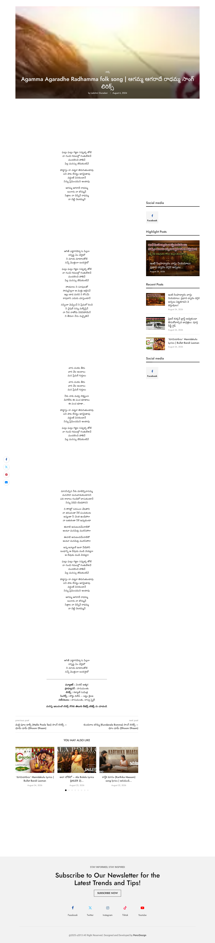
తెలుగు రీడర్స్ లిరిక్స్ (84, 706)
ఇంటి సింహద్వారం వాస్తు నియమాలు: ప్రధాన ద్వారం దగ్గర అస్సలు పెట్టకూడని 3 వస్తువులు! (184, 300)
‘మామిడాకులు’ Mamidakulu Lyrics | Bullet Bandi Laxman (35, 779)
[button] (19, 768)
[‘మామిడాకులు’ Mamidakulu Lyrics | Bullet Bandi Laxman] (34, 760)
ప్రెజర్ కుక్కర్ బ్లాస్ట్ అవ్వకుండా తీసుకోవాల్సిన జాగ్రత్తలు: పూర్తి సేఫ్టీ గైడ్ (183, 322)
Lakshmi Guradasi (99, 93)
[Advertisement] (107, 127)
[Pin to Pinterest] (6, 475)
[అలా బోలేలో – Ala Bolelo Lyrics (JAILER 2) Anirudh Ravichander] (76, 760)
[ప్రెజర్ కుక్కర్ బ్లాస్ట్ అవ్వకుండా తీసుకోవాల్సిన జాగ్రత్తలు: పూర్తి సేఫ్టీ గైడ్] (155, 323)
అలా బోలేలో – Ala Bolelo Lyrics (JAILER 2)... (77, 779)
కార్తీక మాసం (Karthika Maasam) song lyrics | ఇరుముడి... (118, 779)
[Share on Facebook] (6, 459)
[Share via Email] (6, 482)
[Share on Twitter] (6, 467)
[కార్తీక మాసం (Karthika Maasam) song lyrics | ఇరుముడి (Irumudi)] (118, 760)
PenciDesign (139, 935)
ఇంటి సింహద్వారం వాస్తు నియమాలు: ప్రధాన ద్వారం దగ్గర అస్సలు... (170, 265)
